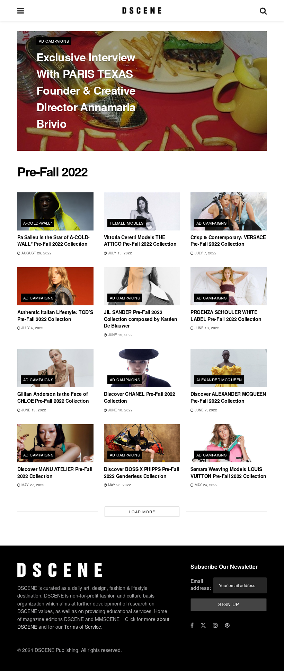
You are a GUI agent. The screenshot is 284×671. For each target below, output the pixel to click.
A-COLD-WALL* (37, 223)
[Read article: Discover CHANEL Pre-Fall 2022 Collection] (142, 368)
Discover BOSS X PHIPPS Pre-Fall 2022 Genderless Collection (141, 472)
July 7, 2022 (205, 253)
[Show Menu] (20, 10)
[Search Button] (263, 10)
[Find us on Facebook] (192, 625)
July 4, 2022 (31, 327)
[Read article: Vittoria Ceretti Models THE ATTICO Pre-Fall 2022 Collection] (142, 211)
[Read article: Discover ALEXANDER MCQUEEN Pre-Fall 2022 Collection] (228, 368)
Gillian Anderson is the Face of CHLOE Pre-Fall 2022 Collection (53, 397)
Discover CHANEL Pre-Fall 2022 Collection (139, 397)
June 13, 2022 (206, 327)
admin (47, 140)
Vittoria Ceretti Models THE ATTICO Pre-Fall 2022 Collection (140, 240)
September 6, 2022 (78, 140)
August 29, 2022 (36, 253)
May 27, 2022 (32, 484)
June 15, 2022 (120, 334)
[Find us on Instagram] (215, 625)
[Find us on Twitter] (203, 625)
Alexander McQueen (219, 379)
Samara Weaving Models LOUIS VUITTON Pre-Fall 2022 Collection (228, 472)
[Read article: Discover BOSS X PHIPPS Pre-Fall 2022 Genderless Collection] (142, 443)
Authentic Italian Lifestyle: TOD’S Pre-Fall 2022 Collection (55, 315)
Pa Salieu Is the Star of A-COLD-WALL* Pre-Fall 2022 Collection (53, 240)
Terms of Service (82, 626)
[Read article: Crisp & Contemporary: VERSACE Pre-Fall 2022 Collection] (228, 211)
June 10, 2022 (120, 410)
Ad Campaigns (54, 41)
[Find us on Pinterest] (227, 625)
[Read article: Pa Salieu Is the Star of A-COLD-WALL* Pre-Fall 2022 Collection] (55, 211)
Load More (142, 511)
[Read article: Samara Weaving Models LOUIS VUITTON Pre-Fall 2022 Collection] (228, 443)
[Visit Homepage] (141, 10)
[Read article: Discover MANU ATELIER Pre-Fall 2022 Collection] (55, 443)
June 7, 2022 (205, 410)
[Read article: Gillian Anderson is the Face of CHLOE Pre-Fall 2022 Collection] (55, 368)
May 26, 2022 (119, 484)
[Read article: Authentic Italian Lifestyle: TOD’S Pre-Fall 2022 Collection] (55, 286)
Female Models (127, 223)
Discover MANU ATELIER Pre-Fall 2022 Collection (54, 472)
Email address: (200, 584)
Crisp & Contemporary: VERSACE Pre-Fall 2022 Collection (228, 240)
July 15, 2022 (119, 253)
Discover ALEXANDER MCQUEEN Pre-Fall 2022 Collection (228, 397)
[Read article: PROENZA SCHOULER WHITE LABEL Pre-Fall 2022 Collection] (228, 286)
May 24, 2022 (206, 484)
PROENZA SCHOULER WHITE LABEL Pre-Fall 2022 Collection (225, 315)
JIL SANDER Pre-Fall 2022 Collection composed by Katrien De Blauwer (140, 318)
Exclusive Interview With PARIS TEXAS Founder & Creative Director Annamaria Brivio (85, 90)
